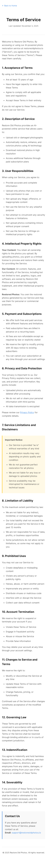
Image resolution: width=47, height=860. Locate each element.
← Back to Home (9, 5)
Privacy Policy (27, 412)
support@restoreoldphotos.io (26, 832)
